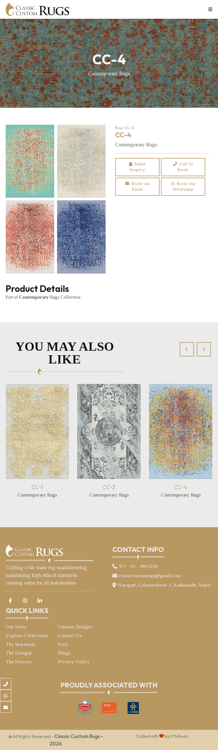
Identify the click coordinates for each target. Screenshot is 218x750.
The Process (19, 661)
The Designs (19, 653)
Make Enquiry (138, 166)
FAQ (63, 644)
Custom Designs (75, 626)
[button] (187, 349)
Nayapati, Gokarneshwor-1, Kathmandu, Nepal (164, 585)
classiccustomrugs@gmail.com (150, 575)
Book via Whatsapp (184, 186)
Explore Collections (27, 635)
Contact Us (70, 635)
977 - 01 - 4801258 (138, 566)
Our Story (16, 626)
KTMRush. (179, 736)
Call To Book (185, 166)
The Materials (20, 644)
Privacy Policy (74, 661)
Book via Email (139, 186)
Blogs (64, 653)
